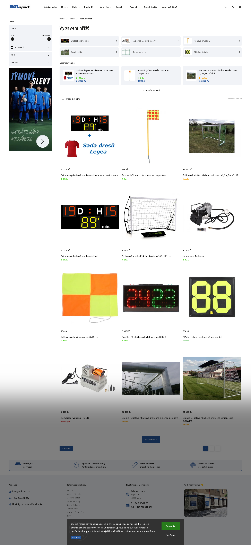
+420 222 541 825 (20, 498)
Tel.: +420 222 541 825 (141, 507)
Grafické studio (73, 505)
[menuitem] (51, 7)
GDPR (69, 516)
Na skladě (32, 47)
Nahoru (67, 448)
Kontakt (70, 490)
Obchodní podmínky (75, 512)
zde (153, 531)
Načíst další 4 (151, 439)
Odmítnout (171, 535)
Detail (113, 171)
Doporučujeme (73, 99)
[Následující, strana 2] (211, 448)
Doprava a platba (74, 497)
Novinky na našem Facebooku (27, 504)
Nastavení (76, 537)
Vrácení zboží (72, 508)
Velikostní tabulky (74, 494)
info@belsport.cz (21, 491)
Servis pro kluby (73, 501)
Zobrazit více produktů (151, 90)
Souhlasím (170, 526)
